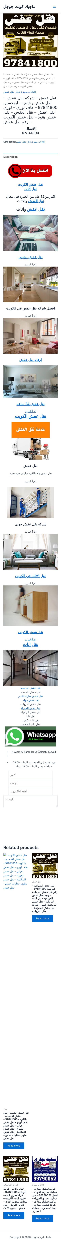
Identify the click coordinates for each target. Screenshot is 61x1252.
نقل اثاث (30, 189)
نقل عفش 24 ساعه (31, 404)
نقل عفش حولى (30, 700)
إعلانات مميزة (28, 91)
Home (6, 74)
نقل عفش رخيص (30, 257)
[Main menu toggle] (54, 6)
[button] (52, 19)
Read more (13, 1145)
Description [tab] (10, 156)
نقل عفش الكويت (30, 184)
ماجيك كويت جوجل (19, 6)
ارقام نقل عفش (30, 360)
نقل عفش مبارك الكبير (30, 696)
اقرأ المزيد (30, 411)
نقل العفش (36, 201)
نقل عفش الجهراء (30, 708)
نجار (17, 91)
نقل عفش (49, 74)
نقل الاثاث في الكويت (30, 576)
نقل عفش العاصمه (30, 687)
